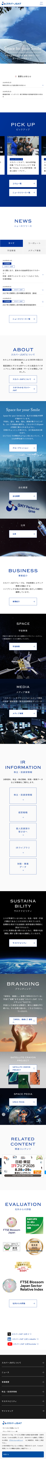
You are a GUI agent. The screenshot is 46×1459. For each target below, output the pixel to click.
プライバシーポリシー (16, 1440)
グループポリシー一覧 (10, 1431)
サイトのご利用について (11, 1428)
